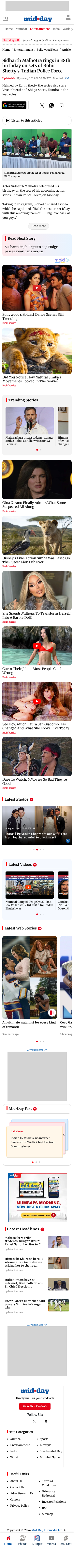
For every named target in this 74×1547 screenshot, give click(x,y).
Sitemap (47, 1514)
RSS (44, 1508)
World (14, 1457)
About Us (16, 1481)
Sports (44, 1439)
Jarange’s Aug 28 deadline (37, 40)
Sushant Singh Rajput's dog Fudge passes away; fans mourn (31, 249)
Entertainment (20, 1445)
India (13, 1451)
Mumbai (16, 1439)
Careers (15, 1499)
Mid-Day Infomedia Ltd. (47, 1530)
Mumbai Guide (50, 1457)
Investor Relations (54, 1501)
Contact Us (17, 1487)
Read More (39, 226)
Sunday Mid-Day (51, 1451)
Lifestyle (45, 1445)
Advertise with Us (21, 1493)
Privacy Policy (19, 1505)
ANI (67, 78)
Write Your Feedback (35, 1406)
